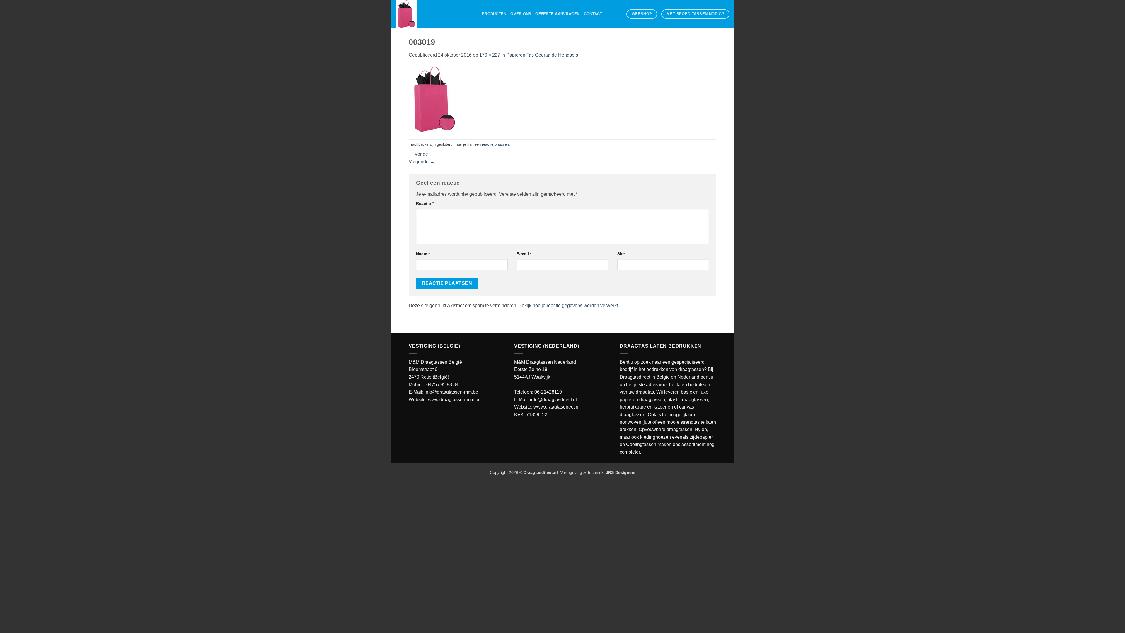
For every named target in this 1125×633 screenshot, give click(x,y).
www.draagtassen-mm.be (454, 399)
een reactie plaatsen (492, 144)
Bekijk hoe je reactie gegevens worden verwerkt (568, 305)
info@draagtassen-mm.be (451, 391)
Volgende (421, 161)
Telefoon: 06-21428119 (538, 391)
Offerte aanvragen (557, 14)
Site (621, 253)
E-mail (524, 253)
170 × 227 (489, 54)
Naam (423, 253)
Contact (593, 14)
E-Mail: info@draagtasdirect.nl (545, 399)
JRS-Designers (620, 472)
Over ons (520, 14)
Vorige (418, 154)
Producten (494, 14)
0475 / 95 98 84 (442, 384)
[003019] (433, 98)
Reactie (425, 203)
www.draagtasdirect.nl (556, 406)
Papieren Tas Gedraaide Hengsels (542, 54)
